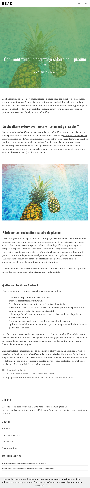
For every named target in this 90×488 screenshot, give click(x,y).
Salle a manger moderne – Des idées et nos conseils (30, 373)
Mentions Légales (10, 435)
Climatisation (12, 370)
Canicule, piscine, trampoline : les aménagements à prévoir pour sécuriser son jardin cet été (28, 468)
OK (49, 485)
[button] (79, 3)
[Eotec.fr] (7, 3)
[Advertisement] (45, 24)
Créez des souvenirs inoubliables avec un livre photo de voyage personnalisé (24, 463)
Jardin (23, 370)
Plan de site (7, 441)
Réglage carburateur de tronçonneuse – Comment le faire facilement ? (40, 377)
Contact (6, 428)
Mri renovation (9, 448)
